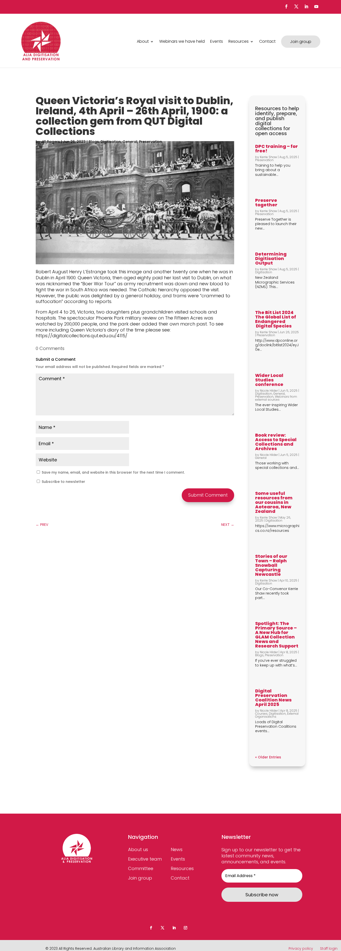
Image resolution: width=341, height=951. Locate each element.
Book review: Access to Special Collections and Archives (276, 442)
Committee (140, 868)
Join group (300, 41)
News (176, 849)
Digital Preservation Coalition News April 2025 (273, 697)
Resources (238, 41)
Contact (267, 41)
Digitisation (111, 141)
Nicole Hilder (269, 390)
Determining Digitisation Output (271, 258)
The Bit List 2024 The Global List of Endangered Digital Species (275, 319)
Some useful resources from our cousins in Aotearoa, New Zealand (274, 502)
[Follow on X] (296, 6)
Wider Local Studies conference (269, 379)
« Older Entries (268, 757)
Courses (261, 713)
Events (216, 41)
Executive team (145, 859)
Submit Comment (208, 495)
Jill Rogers (50, 141)
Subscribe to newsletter (63, 481)
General (130, 141)
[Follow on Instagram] (185, 927)
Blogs (94, 141)
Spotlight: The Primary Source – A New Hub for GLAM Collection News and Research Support (276, 634)
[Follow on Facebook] (286, 6)
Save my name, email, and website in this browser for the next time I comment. (113, 472)
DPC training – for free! (276, 148)
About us (138, 849)
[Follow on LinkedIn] (306, 6)
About (143, 41)
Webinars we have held (182, 41)
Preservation (150, 141)
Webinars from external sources (276, 398)
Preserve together (266, 202)
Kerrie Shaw (268, 157)
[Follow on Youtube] (316, 6)
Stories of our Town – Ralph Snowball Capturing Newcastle (271, 565)
